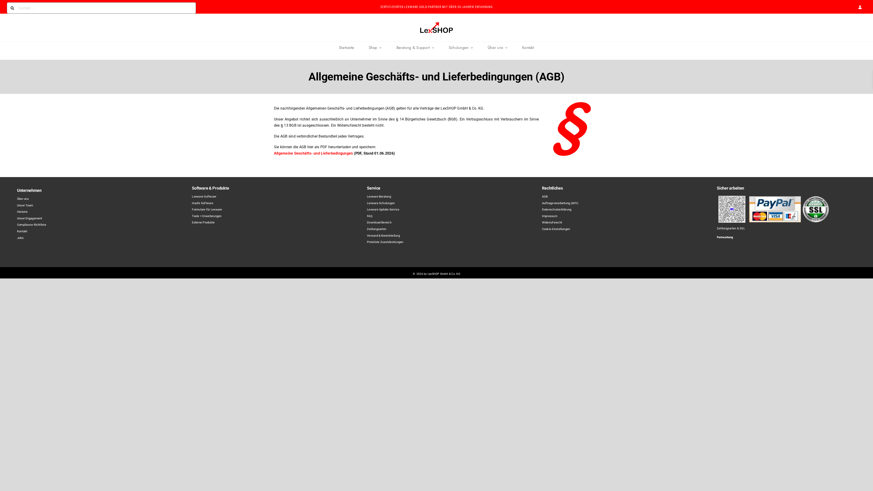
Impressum (549, 216)
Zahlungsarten (376, 229)
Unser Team (25, 205)
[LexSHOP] (436, 22)
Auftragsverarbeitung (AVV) (560, 203)
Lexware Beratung (379, 196)
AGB (545, 196)
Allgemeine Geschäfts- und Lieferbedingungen (313, 153)
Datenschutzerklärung (557, 209)
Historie (22, 211)
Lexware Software (204, 196)
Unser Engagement (29, 218)
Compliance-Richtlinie (31, 224)
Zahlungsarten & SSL (731, 228)
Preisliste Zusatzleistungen (385, 242)
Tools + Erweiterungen (206, 216)
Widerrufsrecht (552, 222)
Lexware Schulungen (381, 203)
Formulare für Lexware (207, 209)
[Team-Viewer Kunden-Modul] (740, 245)
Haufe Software (202, 203)
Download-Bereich (379, 222)
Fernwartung (725, 237)
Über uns (23, 198)
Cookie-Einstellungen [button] (556, 229)
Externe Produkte (203, 222)
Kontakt (22, 231)
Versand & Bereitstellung (383, 235)
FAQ (369, 216)
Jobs (20, 238)
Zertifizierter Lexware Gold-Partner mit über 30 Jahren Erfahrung (436, 7)
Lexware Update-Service (383, 209)
